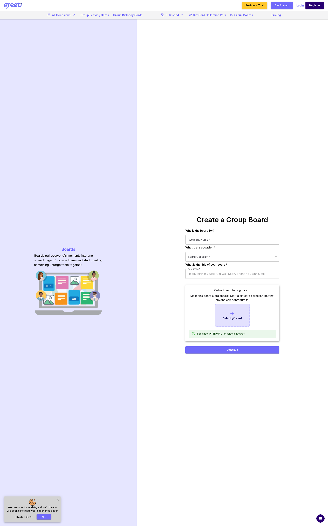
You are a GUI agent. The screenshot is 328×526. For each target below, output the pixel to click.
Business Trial (254, 5)
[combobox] (232, 257)
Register (314, 5)
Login (300, 5)
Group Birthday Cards (127, 15)
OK (43, 516)
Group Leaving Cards (94, 15)
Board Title (194, 269)
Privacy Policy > (24, 516)
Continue (232, 349)
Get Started (282, 5)
